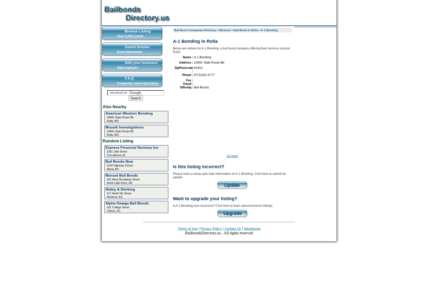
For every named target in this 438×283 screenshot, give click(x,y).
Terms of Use (188, 229)
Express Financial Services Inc (131, 147)
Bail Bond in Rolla (246, 30)
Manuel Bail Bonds (121, 175)
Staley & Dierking (120, 189)
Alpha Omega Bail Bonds (127, 203)
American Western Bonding (129, 113)
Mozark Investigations (124, 127)
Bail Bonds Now (119, 161)
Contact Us (233, 229)
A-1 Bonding (269, 30)
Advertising (252, 229)
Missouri (225, 30)
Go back (232, 156)
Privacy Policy (211, 229)
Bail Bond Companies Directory (195, 30)
